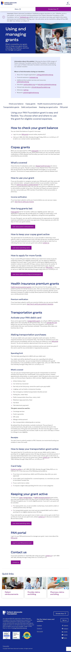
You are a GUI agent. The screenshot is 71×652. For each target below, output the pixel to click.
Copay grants (30, 104)
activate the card (52, 322)
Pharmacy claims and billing (57, 593)
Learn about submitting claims (21, 248)
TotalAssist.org (24, 17)
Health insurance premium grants (49, 104)
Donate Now (52, 9)
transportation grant (34, 321)
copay (21, 497)
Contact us (16, 562)
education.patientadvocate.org (47, 84)
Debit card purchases (29, 107)
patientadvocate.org (23, 82)
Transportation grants (11, 107)
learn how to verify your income (24, 201)
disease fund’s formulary (43, 166)
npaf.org (25, 90)
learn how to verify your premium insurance (40, 304)
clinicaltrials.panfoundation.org (40, 87)
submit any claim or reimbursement (27, 184)
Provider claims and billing (34, 593)
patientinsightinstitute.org (31, 92)
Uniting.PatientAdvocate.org (19, 628)
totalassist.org (33, 77)
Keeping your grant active (48, 107)
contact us (46, 243)
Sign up (64, 620)
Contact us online (16, 469)
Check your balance (16, 104)
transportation (27, 497)
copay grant (34, 150)
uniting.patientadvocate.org (45, 74)
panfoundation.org (29, 84)
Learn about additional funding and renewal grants (27, 274)
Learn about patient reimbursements (23, 226)
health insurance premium (42, 497)
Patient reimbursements (11, 593)
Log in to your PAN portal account (22, 543)
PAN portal (64, 107)
